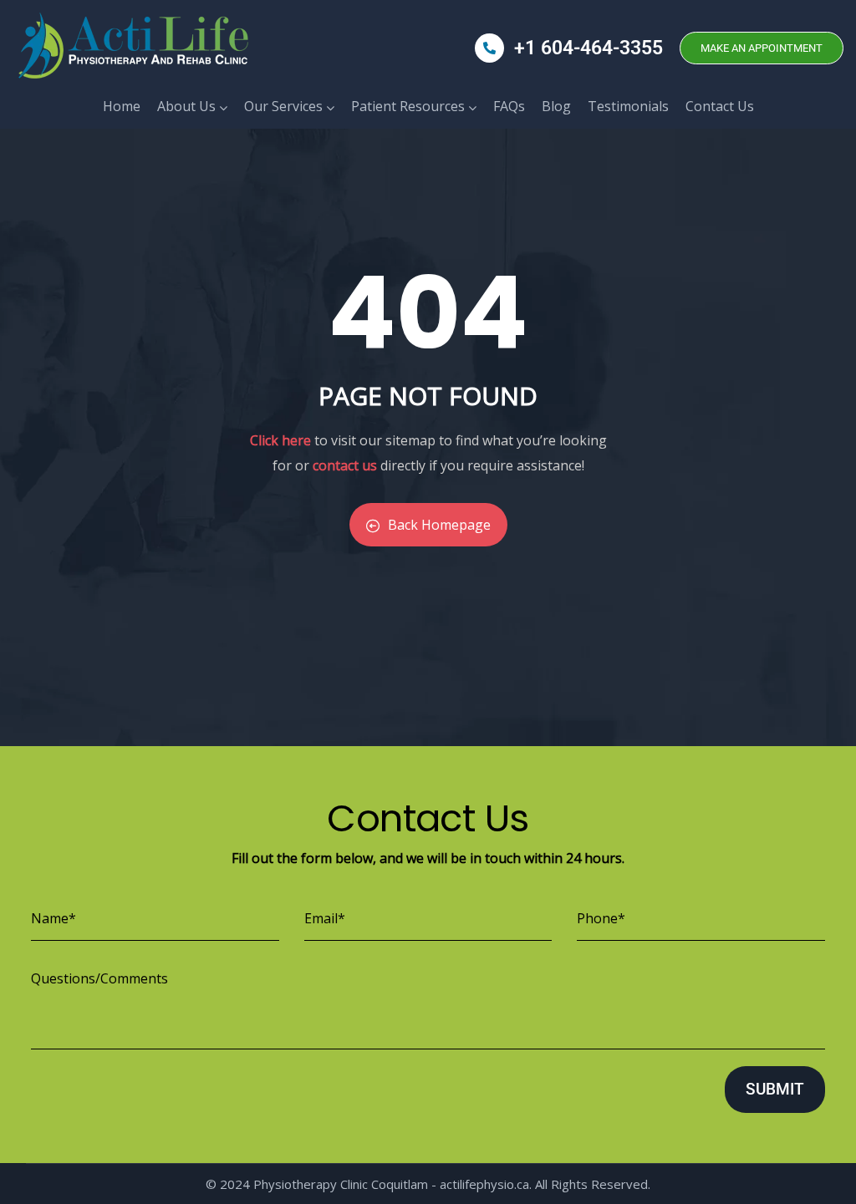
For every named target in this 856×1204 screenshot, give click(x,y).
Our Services (283, 106)
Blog (556, 106)
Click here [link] (280, 440)
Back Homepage (439, 525)
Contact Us (719, 106)
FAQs (509, 106)
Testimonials (628, 106)
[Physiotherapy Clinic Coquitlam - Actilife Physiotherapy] (130, 48)
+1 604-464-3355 (588, 48)
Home (121, 106)
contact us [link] (345, 465)
